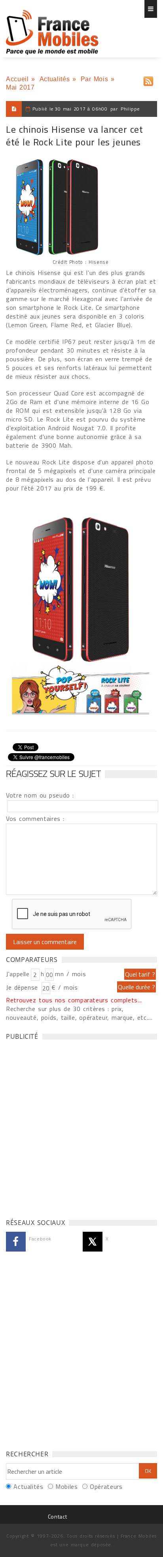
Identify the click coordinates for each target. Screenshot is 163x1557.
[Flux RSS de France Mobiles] (148, 79)
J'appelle (18, 973)
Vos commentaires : (35, 818)
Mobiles (66, 1486)
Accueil (17, 79)
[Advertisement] (81, 1127)
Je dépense (23, 987)
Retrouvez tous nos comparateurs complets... (74, 1000)
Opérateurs (106, 1486)
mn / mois (70, 973)
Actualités (55, 79)
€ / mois (64, 987)
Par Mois (94, 79)
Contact (57, 1516)
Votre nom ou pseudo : (40, 795)
